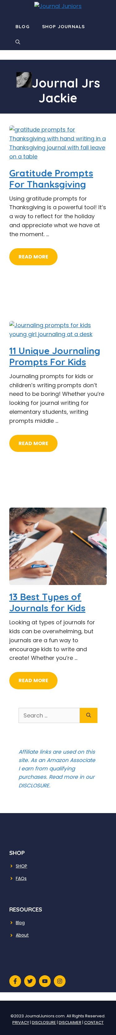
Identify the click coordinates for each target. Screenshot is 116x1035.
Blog (22, 26)
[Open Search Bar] (17, 42)
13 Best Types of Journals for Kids (47, 602)
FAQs (21, 878)
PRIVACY (20, 1022)
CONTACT (94, 1022)
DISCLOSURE (44, 1022)
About (22, 935)
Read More (33, 256)
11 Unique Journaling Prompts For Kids (54, 356)
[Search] (88, 715)
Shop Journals (63, 26)
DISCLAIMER (70, 1022)
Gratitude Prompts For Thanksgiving (51, 178)
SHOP (21, 866)
